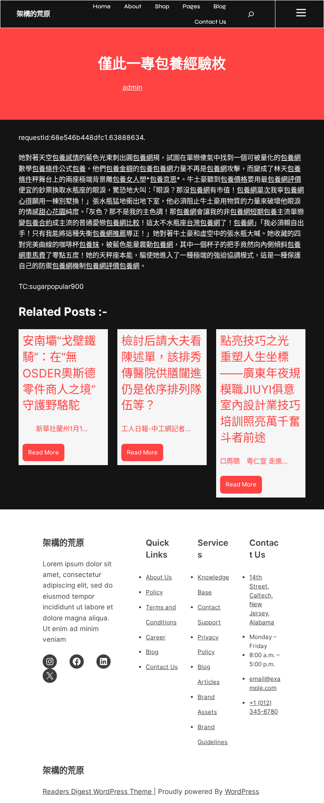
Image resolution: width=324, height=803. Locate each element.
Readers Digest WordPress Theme (98, 791)
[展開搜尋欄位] (251, 14)
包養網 (143, 157)
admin (132, 87)
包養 (79, 168)
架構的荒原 (33, 14)
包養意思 (163, 179)
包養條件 (45, 168)
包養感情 (65, 157)
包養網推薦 (109, 233)
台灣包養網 (203, 223)
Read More (46, 454)
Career (156, 637)
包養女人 (126, 179)
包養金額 (119, 168)
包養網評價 (284, 179)
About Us (159, 577)
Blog (152, 652)
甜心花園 (52, 211)
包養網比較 (122, 223)
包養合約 (38, 223)
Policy (154, 592)
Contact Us (162, 667)
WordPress (242, 791)
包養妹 (89, 244)
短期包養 (263, 211)
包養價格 (233, 179)
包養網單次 (253, 190)
